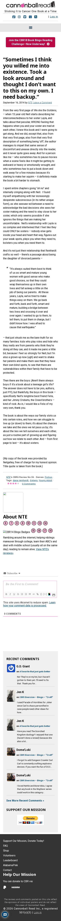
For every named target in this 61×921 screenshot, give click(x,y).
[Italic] (10, 594)
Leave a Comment (42, 102)
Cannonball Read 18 (30, 4)
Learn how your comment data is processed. (29, 604)
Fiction (48, 477)
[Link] (37, 594)
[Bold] (6, 594)
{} (41, 594)
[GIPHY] (49, 594)
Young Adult (45, 480)
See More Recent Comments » (25, 800)
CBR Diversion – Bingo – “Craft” (36, 697)
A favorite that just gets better (35, 671)
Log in (54, 16)
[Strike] (18, 594)
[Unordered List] (26, 594)
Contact (7, 870)
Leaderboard (10, 860)
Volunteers (9, 855)
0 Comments (29, 484)
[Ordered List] (22, 594)
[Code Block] (33, 594)
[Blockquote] (30, 594)
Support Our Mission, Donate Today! (23, 840)
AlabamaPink (10, 865)
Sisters (34, 480)
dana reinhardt (21, 480)
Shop (6, 850)
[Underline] (14, 594)
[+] (45, 594)
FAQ (5, 845)
